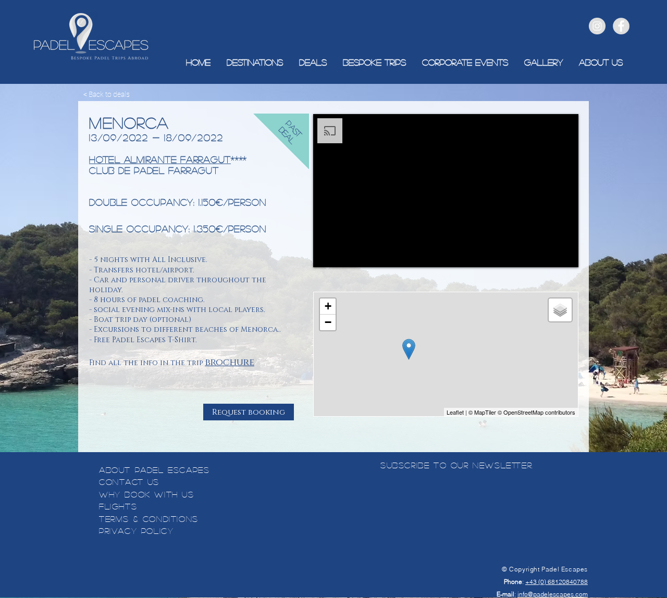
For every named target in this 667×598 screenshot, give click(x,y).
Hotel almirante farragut (160, 159)
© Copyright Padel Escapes (545, 569)
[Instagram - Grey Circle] (597, 26)
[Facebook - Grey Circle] (621, 26)
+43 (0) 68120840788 (556, 581)
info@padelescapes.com (552, 594)
